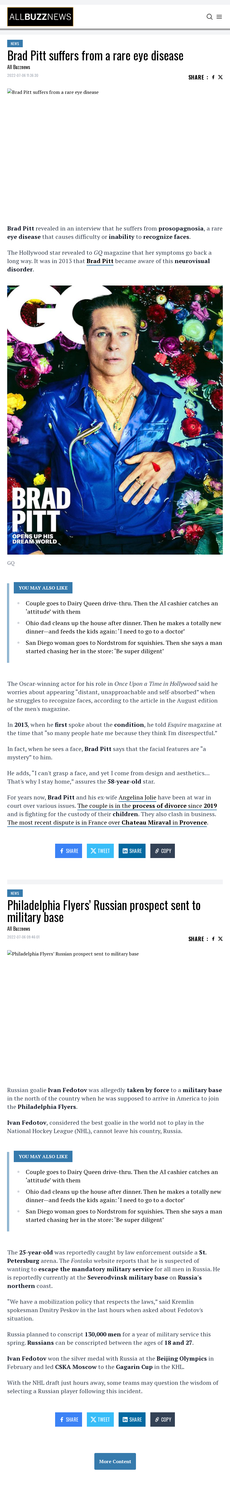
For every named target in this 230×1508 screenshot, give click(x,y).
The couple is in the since (147, 806)
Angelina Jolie (137, 797)
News (15, 43)
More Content (115, 1461)
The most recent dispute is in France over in (107, 822)
